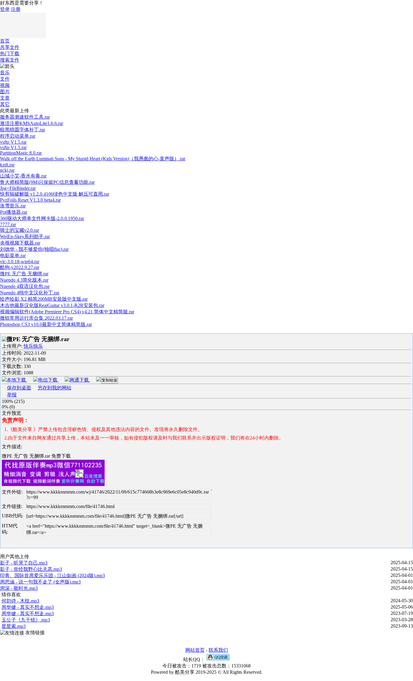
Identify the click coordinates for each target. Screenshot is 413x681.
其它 (5, 104)
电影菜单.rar (13, 255)
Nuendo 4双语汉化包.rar (25, 286)
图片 (5, 91)
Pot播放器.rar (13, 212)
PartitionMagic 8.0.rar (21, 152)
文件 (5, 79)
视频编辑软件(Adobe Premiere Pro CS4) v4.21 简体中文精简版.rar (67, 311)
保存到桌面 (19, 387)
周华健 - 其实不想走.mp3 (28, 607)
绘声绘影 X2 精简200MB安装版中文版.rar (44, 299)
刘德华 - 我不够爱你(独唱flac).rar (34, 249)
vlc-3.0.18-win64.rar (19, 261)
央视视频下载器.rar (20, 242)
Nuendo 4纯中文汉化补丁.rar (29, 292)
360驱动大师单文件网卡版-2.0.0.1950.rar (42, 218)
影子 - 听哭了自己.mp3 (23, 562)
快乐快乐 (33, 346)
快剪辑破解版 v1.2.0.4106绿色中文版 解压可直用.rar (54, 194)
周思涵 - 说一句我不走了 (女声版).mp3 (40, 581)
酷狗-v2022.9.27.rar (19, 267)
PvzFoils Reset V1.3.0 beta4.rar (30, 200)
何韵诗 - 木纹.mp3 (20, 600)
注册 (16, 9)
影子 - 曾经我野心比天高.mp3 (31, 569)
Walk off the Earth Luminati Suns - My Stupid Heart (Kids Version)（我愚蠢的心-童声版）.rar (92, 158)
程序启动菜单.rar (17, 136)
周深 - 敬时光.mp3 (19, 588)
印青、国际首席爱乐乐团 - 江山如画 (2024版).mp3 (52, 575)
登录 (5, 9)
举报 (12, 394)
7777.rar (8, 224)
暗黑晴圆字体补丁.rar (22, 129)
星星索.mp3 (14, 626)
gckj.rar (7, 170)
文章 (5, 98)
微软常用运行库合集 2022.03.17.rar (36, 318)
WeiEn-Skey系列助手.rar (25, 236)
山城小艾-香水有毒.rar (23, 175)
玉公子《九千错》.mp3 (26, 619)
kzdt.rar (7, 164)
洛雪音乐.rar (13, 205)
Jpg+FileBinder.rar (18, 188)
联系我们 (218, 650)
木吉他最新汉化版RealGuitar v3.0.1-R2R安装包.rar (52, 305)
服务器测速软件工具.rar (25, 117)
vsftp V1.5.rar (13, 142)
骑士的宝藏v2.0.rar (19, 230)
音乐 (5, 72)
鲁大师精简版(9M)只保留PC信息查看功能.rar (47, 182)
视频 (5, 85)
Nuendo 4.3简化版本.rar (24, 280)
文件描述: (12, 446)
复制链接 (109, 380)
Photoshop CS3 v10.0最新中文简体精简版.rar (46, 324)
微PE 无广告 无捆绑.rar (24, 273)
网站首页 (195, 650)
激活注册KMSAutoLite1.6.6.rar (31, 123)
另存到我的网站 (54, 387)
